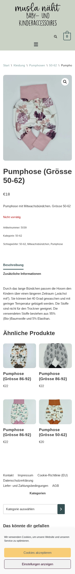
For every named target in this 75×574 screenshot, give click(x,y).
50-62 (53, 65)
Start (6, 65)
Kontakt (8, 475)
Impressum (25, 475)
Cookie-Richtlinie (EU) (53, 475)
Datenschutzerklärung (18, 480)
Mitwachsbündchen (38, 244)
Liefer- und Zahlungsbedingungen (25, 485)
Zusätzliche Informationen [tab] (22, 273)
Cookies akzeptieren (37, 552)
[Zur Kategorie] (61, 509)
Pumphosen (37, 65)
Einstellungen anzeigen (37, 564)
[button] (35, 44)
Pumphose (57, 244)
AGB (55, 485)
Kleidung (19, 65)
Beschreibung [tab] (13, 265)
